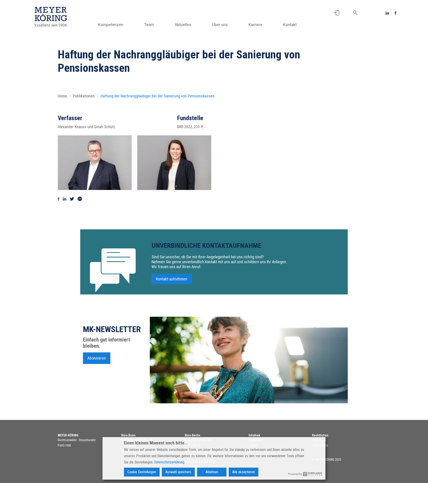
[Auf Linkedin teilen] (64, 198)
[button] (336, 13)
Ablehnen (212, 472)
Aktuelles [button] (183, 24)
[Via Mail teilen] (80, 198)
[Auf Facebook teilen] (59, 198)
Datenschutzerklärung (169, 462)
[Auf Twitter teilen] (72, 198)
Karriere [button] (255, 24)
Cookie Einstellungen (142, 472)
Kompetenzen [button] (110, 24)
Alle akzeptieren (243, 472)
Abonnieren (96, 358)
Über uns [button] (220, 24)
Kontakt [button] (290, 24)
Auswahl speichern (178, 472)
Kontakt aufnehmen (171, 279)
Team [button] (149, 24)
